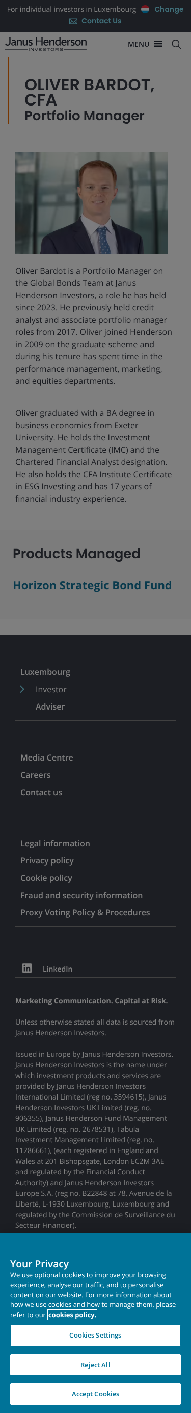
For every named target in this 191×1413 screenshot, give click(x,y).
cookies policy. (72, 1314)
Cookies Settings (95, 1335)
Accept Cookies (96, 1393)
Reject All (95, 1364)
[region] (95, 1323)
